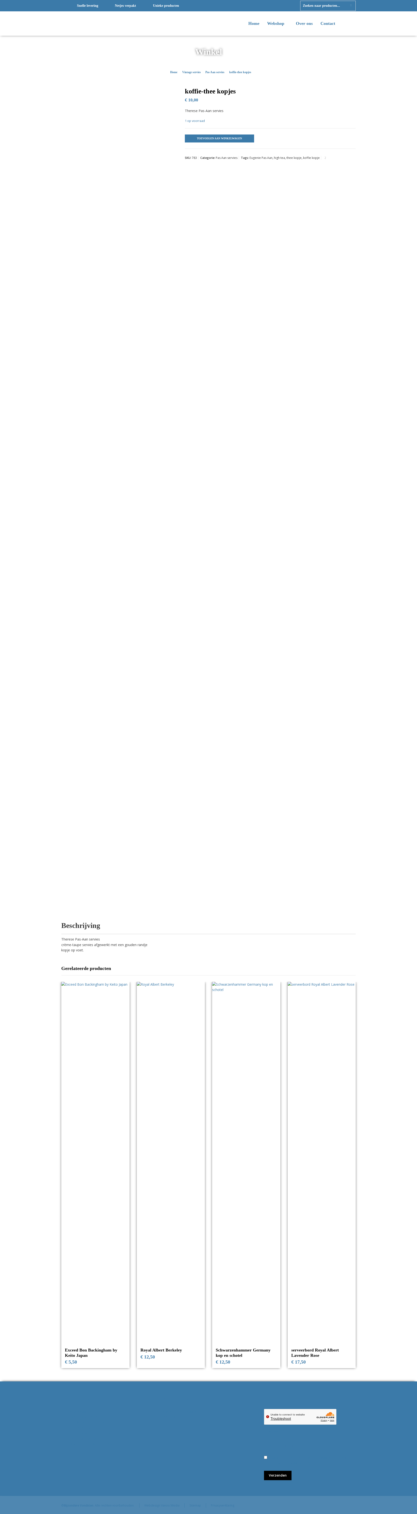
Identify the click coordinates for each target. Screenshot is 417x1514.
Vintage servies (191, 72)
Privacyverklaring (222, 1505)
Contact (327, 23)
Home (253, 23)
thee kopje (294, 158)
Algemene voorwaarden (181, 1411)
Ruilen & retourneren (179, 1417)
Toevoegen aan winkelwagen (219, 138)
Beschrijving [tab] (80, 925)
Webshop (276, 23)
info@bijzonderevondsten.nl (91, 1422)
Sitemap (195, 1505)
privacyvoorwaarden (288, 1463)
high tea (279, 158)
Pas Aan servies (214, 72)
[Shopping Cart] (352, 24)
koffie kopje (311, 158)
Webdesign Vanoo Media (162, 1505)
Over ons (304, 23)
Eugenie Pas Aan (261, 158)
